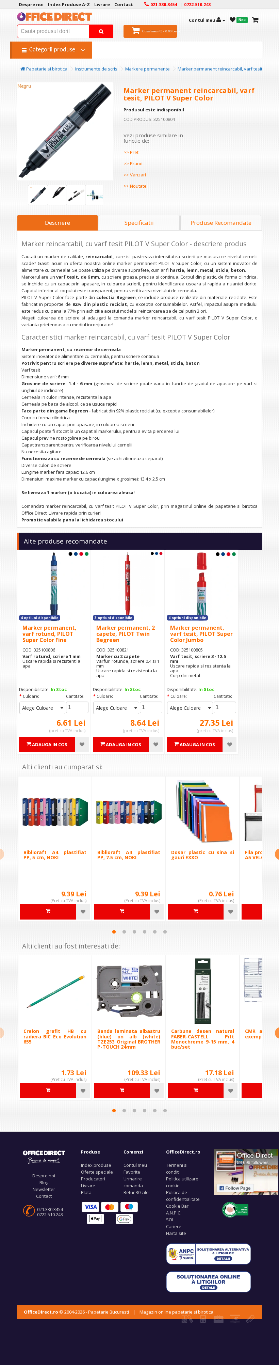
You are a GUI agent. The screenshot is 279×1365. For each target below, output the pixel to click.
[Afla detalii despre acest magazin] (235, 1209)
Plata (86, 1192)
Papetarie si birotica (46, 69)
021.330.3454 (50, 1209)
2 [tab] (124, 932)
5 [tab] (155, 932)
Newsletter (44, 1189)
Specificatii (139, 222)
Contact (44, 1196)
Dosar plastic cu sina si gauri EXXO (202, 855)
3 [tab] (134, 932)
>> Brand (133, 163)
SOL (170, 1220)
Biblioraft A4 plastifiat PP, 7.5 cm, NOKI (128, 855)
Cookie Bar (177, 1206)
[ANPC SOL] (208, 1281)
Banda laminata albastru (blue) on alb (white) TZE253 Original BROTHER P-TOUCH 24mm (128, 1039)
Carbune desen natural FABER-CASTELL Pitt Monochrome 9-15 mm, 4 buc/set (202, 1039)
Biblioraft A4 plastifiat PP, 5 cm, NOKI (54, 855)
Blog (43, 1182)
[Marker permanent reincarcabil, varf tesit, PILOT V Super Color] (38, 195)
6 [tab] (165, 932)
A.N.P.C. (173, 1213)
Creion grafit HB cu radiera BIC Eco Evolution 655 (54, 1036)
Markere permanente (147, 69)
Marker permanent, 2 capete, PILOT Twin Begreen (125, 633)
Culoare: (31, 696)
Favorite (132, 1172)
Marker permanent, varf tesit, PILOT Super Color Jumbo (201, 633)
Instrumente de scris (96, 69)
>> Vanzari (135, 175)
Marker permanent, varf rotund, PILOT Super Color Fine (49, 633)
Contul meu (135, 1165)
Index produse (96, 1165)
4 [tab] (144, 932)
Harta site (176, 1233)
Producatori (93, 1179)
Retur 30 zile (136, 1192)
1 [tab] (114, 932)
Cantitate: (75, 696)
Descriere (57, 222)
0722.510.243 (50, 1214)
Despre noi (43, 1176)
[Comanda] (255, 20)
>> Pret (131, 152)
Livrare (88, 1185)
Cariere (173, 1226)
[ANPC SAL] (208, 1253)
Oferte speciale (97, 1172)
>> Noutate (135, 186)
